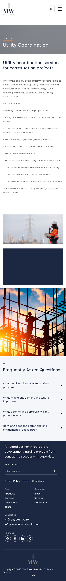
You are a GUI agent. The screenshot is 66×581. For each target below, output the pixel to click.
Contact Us (41, 502)
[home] (9, 9)
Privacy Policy (12, 481)
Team (8, 506)
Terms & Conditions (33, 481)
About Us (10, 493)
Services (9, 498)
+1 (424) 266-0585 (17, 519)
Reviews (39, 498)
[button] (59, 9)
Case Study (11, 502)
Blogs (38, 493)
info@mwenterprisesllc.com (22, 524)
